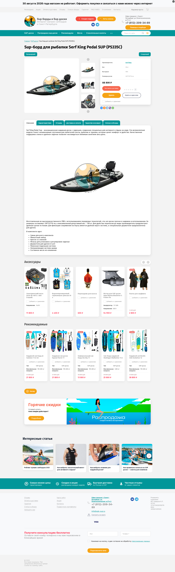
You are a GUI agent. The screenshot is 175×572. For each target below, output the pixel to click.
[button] (149, 455)
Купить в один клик (131, 95)
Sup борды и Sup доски (52, 19)
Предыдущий (30, 54)
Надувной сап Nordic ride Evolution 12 (137, 357)
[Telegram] (107, 108)
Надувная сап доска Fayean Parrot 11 (60, 357)
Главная (27, 41)
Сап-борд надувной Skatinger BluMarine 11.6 (113, 357)
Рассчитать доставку (111, 88)
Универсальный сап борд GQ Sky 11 (85, 357)
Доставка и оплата (73, 123)
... (111, 32)
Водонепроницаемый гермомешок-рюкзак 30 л (61, 295)
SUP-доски (34, 41)
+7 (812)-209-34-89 (137, 22)
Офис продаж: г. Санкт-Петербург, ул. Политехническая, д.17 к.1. (138, 18)
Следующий (145, 54)
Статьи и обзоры (111, 123)
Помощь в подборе (138, 27)
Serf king (128, 62)
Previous (88, 59)
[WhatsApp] (113, 108)
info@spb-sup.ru (98, 511)
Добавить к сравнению (112, 101)
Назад (32, 391)
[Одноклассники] (104, 108)
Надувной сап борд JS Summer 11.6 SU (34, 357)
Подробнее (36, 418)
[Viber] (110, 108)
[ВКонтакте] (101, 108)
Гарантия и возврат (93, 123)
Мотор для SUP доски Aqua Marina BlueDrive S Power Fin (113, 295)
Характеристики (44, 123)
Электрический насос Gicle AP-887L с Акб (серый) (34, 295)
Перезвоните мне (98, 550)
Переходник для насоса (87, 294)
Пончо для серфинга (137, 294)
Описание (30, 123)
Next (88, 111)
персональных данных (141, 541)
